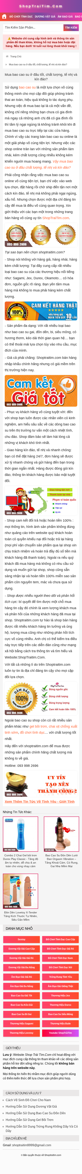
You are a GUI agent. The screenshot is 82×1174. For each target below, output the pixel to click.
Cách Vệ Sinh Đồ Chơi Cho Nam (28, 1100)
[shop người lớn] (4, 17)
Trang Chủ (15, 56)
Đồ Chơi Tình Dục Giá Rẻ (60, 948)
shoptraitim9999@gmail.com (31, 1145)
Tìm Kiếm (71, 27)
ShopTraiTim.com (55, 218)
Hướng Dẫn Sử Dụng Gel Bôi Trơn (29, 1119)
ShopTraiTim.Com (41, 6)
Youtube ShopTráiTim (60, 1033)
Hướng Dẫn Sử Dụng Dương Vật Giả (31, 1106)
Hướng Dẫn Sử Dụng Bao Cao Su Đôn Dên (36, 1113)
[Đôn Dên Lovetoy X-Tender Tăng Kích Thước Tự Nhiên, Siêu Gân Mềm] (20, 891)
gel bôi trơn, (39, 726)
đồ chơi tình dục (32, 732)
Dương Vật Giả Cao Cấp (22, 948)
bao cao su (27, 87)
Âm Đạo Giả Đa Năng (21, 986)
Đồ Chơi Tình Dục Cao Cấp (60, 939)
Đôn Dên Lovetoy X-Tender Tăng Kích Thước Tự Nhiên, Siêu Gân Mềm (21, 916)
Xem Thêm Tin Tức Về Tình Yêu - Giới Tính (40, 802)
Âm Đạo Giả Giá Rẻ (21, 977)
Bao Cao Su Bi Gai (21, 1014)
